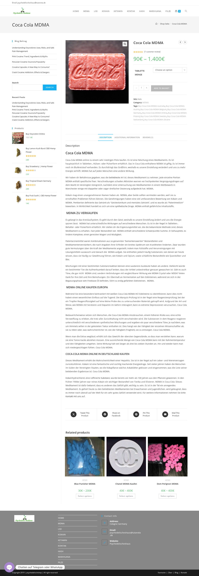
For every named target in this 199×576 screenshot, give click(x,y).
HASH (60, 551)
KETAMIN (62, 540)
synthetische (121, 206)
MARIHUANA (64, 556)
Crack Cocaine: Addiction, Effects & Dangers (30, 72)
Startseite (162, 572)
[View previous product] (180, 42)
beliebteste (114, 177)
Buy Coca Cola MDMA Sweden (153, 116)
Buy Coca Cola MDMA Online (154, 113)
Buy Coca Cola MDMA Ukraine (157, 119)
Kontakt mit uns (73, 396)
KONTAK (62, 545)
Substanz (105, 378)
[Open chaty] (9, 567)
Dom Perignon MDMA (167, 483)
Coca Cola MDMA (179, 23)
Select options (85, 496)
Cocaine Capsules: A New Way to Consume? (31, 67)
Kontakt (184, 572)
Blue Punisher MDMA (84, 483)
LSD (60, 529)
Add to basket (161, 88)
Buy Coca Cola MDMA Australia (151, 106)
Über (170, 572)
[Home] (156, 23)
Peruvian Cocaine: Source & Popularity (28, 62)
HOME (61, 518)
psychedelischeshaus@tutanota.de (125, 534)
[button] (125, 44)
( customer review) (152, 51)
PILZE (60, 562)
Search (15, 82)
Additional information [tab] (127, 137)
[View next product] (185, 42)
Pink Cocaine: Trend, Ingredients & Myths (30, 56)
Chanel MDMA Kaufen (126, 483)
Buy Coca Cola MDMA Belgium (153, 109)
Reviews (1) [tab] (148, 137)
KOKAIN (62, 534)
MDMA (146, 102)
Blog (176, 572)
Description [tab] (106, 137)
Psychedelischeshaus (120, 543)
